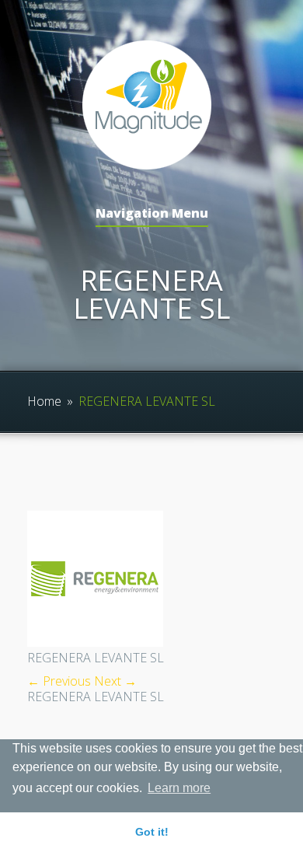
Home (44, 401)
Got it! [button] (152, 832)
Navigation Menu (152, 214)
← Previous (59, 681)
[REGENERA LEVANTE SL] (95, 642)
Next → (115, 681)
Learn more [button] (179, 787)
